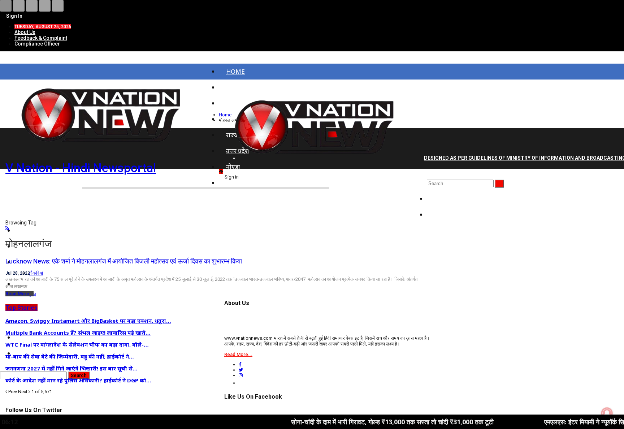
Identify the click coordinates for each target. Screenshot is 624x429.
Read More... (19, 293)
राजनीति (444, 198)
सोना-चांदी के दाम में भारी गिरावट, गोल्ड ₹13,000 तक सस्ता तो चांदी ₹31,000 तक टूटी (371, 421)
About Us (24, 32)
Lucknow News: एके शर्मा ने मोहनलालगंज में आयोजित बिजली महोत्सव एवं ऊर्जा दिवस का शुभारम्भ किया (123, 261)
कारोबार (443, 214)
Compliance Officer (37, 44)
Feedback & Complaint (40, 38)
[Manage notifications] (607, 413)
